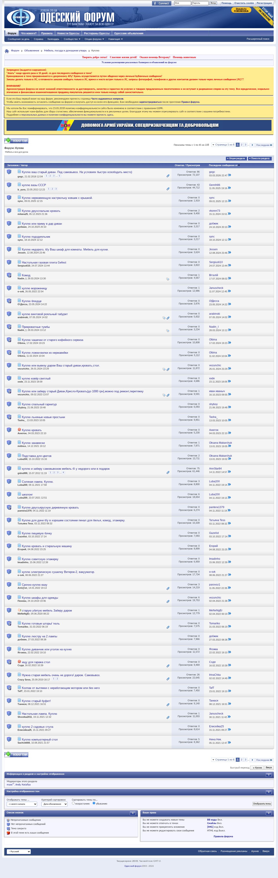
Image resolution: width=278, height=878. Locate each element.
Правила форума (223, 836)
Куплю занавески (33, 443)
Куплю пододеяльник (36, 236)
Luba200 (22, 459)
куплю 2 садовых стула (37, 726)
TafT (20, 691)
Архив (255, 851)
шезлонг (27, 494)
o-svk (21, 291)
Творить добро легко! (94, 57)
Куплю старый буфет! (36, 701)
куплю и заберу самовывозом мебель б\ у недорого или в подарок (66, 468)
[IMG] (210, 827)
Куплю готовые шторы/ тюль (41, 623)
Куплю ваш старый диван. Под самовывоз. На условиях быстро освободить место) (77, 172)
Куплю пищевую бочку (37, 533)
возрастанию (82, 804)
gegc (20, 176)
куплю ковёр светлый (36, 378)
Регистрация (264, 3)
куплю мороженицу (34, 288)
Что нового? (28, 33)
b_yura (21, 189)
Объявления (31, 50)
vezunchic (23, 368)
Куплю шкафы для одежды (40, 597)
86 (198, 171)
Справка (38, 39)
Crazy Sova (24, 679)
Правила (47, 33)
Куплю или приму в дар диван (42, 223)
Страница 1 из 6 (225, 144)
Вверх (269, 768)
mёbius (22, 446)
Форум (12, 33)
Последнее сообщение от (223, 165)
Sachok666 (24, 742)
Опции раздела (237, 158)
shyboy (22, 407)
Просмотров (193, 165)
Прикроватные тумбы (36, 327)
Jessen (22, 252)
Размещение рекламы (234, 851)
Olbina (21, 343)
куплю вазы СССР (34, 185)
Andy (17, 784)
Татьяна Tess (25, 523)
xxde (20, 381)
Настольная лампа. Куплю (39, 713)
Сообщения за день (19, 39)
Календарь (53, 39)
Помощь (227, 3)
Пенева (22, 601)
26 (198, 674)
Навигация (114, 39)
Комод (26, 275)
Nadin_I (22, 278)
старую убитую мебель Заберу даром (47, 610)
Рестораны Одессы (96, 33)
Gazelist (22, 536)
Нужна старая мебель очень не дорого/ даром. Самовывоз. (61, 675)
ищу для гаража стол (36, 662)
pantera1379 (24, 510)
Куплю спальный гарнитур (39, 404)
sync (20, 201)
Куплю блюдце (31, 301)
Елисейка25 (24, 730)
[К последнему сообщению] (229, 175)
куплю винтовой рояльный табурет (45, 314)
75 (198, 468)
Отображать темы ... (18, 800)
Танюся (22, 704)
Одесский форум (132, 866)
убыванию (101, 804)
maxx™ (10, 784)
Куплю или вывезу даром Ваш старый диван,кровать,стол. (61, 365)
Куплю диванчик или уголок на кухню (47, 649)
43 (198, 184)
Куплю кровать (32, 430)
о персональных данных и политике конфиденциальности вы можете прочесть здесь (66, 115)
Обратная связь (207, 851)
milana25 (23, 214)
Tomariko (23, 626)
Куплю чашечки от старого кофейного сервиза (52, 340)
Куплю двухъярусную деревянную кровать (50, 507)
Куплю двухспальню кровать (41, 211)
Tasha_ (22, 420)
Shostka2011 (25, 717)
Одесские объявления (128, 33)
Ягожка (22, 652)
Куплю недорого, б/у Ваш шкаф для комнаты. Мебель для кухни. (65, 249)
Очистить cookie (244, 3)
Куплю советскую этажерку (40, 559)
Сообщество (71, 39)
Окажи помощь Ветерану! (155, 57)
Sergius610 (24, 265)
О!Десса (22, 304)
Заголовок (13, 165)
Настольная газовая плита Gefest (44, 262)
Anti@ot (22, 588)
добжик (22, 227)
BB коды (212, 820)
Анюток (22, 433)
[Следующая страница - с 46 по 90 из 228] (252, 145)
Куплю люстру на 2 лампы (39, 636)
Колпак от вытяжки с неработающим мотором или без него (61, 688)
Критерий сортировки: (53, 800)
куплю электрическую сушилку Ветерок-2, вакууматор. (58, 572)
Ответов (179, 165)
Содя (21, 665)
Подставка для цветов (36, 456)
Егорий (22, 549)
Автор (24, 165)
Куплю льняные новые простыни (43, 417)
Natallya (26, 784)
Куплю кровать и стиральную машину (47, 546)
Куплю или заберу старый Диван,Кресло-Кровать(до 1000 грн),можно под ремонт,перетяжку (83, 391)
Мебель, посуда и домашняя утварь (65, 50)
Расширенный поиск (258, 39)
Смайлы (212, 823)
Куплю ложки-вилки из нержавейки (45, 352)
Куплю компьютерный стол (40, 739)
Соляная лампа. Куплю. (38, 481)
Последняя (262, 145)
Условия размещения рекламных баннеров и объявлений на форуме (139, 62)
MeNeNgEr (24, 613)
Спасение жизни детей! (123, 57)
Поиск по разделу (260, 158)
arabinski (23, 317)
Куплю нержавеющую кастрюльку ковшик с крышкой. (57, 197)
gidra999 (22, 473)
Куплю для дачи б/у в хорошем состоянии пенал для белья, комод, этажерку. (73, 520)
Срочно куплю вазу (34, 584)
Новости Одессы (68, 33)
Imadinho (23, 562)
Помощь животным (184, 57)
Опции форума (93, 39)
